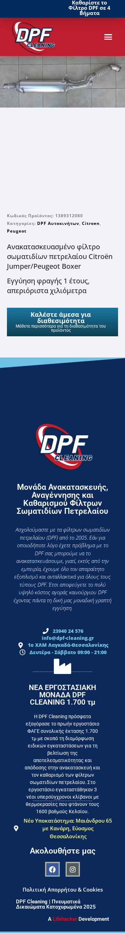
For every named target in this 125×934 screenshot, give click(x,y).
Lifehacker (65, 919)
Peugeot (16, 231)
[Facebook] (52, 869)
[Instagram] (73, 869)
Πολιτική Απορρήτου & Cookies (63, 889)
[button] (108, 37)
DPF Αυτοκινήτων (58, 223)
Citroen (91, 223)
